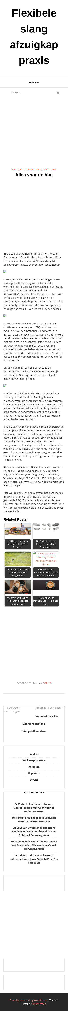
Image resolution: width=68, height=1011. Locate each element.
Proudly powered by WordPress (28, 1000)
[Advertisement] (34, 132)
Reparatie (34, 773)
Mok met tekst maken (48, 707)
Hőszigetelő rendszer (34, 731)
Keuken (18, 169)
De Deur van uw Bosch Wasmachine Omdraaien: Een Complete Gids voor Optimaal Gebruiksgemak (34, 831)
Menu (35, 82)
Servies (50, 169)
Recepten (33, 169)
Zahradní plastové (34, 723)
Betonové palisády (47, 716)
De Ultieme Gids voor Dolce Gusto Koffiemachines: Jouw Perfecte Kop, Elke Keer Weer (34, 859)
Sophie (47, 683)
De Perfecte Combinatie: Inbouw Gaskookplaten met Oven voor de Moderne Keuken (34, 807)
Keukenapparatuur (34, 760)
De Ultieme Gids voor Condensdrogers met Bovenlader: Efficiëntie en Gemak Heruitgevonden (34, 845)
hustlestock (39, 1004)
